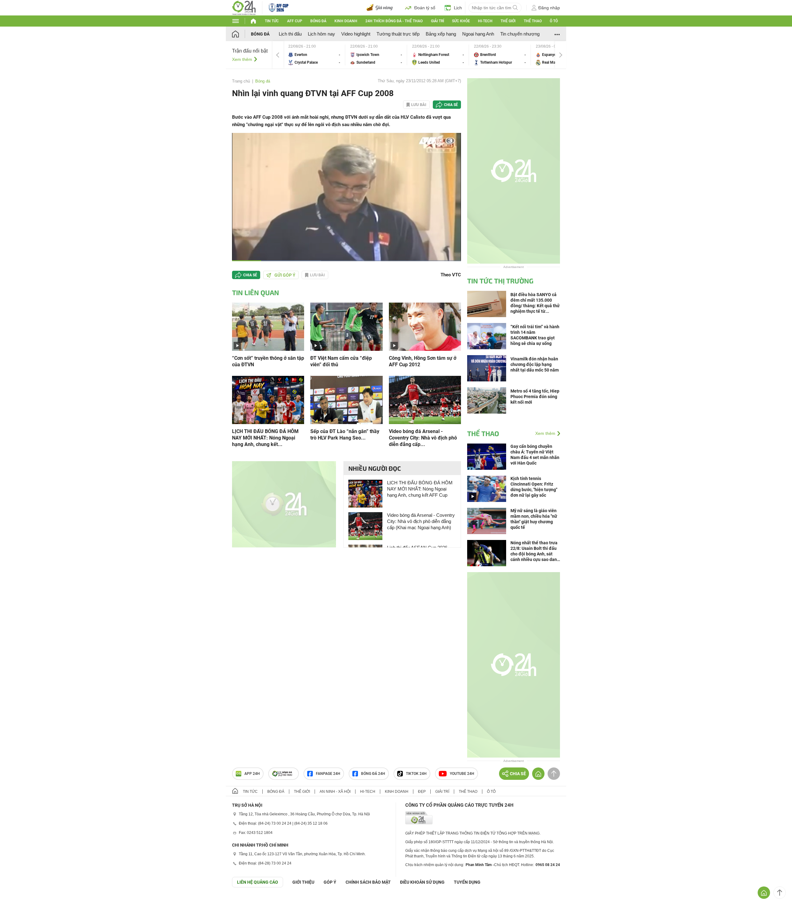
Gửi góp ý (284, 275)
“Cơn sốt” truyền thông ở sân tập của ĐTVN (268, 361)
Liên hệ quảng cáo (257, 882)
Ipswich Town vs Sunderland (376, 55)
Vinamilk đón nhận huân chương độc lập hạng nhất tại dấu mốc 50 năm (534, 364)
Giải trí (437, 21)
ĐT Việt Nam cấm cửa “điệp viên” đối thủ (341, 361)
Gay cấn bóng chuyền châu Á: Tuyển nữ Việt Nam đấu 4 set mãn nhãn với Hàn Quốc (534, 454)
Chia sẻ (451, 105)
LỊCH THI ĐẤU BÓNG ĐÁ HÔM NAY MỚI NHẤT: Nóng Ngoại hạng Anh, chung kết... (265, 437)
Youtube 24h (462, 773)
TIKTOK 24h (416, 773)
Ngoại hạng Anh (478, 33)
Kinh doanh (345, 21)
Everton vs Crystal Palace (314, 55)
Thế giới (508, 21)
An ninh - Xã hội (335, 791)
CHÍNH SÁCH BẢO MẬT (368, 882)
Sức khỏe (461, 21)
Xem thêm (242, 59)
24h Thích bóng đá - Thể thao (394, 21)
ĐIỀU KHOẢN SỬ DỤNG (422, 882)
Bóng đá (318, 21)
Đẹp (422, 791)
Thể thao (533, 21)
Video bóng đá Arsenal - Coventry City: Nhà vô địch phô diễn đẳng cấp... (423, 437)
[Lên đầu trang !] (779, 892)
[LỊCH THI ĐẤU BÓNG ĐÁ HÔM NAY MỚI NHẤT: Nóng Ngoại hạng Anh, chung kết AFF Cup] (268, 399)
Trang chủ (241, 81)
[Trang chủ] (241, 34)
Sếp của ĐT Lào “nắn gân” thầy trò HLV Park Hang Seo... (344, 434)
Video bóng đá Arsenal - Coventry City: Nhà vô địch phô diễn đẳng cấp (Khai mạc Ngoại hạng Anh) (421, 521)
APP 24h (252, 773)
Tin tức (272, 21)
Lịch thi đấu (290, 33)
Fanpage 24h (328, 773)
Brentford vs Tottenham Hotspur (500, 55)
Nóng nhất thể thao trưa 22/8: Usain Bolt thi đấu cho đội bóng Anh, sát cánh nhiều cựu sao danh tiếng (534, 551)
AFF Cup (294, 21)
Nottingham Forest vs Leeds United (438, 55)
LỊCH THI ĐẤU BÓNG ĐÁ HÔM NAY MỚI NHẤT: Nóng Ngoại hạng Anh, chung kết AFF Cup (420, 489)
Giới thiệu (303, 882)
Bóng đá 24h (373, 773)
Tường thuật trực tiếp (398, 33)
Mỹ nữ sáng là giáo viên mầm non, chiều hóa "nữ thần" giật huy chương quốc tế (533, 519)
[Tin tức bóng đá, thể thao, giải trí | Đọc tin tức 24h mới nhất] (244, 7)
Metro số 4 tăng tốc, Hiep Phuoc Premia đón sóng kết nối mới (534, 397)
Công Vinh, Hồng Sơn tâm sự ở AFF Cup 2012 (422, 361)
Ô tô (554, 21)
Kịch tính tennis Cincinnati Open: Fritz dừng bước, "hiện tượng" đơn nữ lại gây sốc (533, 487)
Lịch (458, 7)
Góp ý (330, 882)
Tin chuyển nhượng (520, 33)
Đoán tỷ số (424, 7)
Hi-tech (485, 21)
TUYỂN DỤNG (467, 882)
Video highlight (355, 33)
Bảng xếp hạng (441, 33)
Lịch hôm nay (321, 33)
